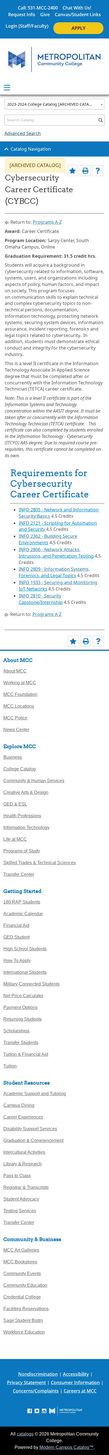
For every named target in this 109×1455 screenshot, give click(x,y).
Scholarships (16, 1030)
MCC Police (15, 718)
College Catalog (19, 769)
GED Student (16, 937)
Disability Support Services (30, 1128)
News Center (16, 729)
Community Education (25, 1285)
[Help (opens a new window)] (97, 170)
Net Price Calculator (23, 995)
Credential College (22, 1297)
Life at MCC (15, 839)
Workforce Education (24, 1332)
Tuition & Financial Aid (25, 1054)
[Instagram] (44, 1410)
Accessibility (76, 1374)
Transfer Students (20, 1042)
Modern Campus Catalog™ (66, 1447)
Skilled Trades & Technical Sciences (39, 862)
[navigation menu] (7, 88)
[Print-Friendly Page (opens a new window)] (85, 170)
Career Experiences (23, 1117)
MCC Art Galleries (21, 1250)
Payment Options (20, 1007)
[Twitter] (37, 1410)
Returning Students (22, 1019)
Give (45, 14)
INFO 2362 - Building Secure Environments (48, 539)
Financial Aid (16, 925)
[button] (95, 700)
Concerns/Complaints (36, 1391)
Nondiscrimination (38, 1374)
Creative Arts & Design (25, 792)
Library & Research (22, 1164)
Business (12, 757)
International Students (25, 972)
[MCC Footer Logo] (65, 1410)
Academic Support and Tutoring (34, 1093)
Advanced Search (22, 133)
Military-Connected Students (31, 984)
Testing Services (19, 1210)
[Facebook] (29, 1410)
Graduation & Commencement (33, 1140)
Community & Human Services (33, 780)
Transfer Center (18, 874)
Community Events (22, 1273)
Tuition (10, 1066)
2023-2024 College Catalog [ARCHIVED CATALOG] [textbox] (52, 104)
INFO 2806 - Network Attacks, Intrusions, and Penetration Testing (56, 552)
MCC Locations (18, 706)
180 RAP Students (21, 902)
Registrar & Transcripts (26, 1187)
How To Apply (17, 960)
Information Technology (26, 827)
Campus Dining (18, 1105)
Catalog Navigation (31, 149)
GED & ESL (15, 804)
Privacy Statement (26, 1382)
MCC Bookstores (20, 1261)
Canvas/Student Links (78, 14)
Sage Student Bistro (23, 1320)
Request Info (21, 14)
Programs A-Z (47, 222)
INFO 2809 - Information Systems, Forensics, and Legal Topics (54, 572)
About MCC (15, 671)
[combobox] (54, 104)
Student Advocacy (21, 1199)
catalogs (25, 1434)
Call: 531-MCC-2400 (38, 8)
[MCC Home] (54, 59)
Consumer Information (75, 1382)
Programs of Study (21, 851)
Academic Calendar (23, 913)
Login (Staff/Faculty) (27, 26)
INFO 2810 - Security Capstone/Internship (41, 599)
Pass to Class (17, 1175)
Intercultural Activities (24, 1152)
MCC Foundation (20, 694)
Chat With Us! (77, 8)
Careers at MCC (80, 1391)
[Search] (101, 120)
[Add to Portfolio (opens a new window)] (72, 170)
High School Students (25, 948)
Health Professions (22, 815)
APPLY (78, 28)
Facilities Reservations (26, 1308)
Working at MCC (19, 682)
